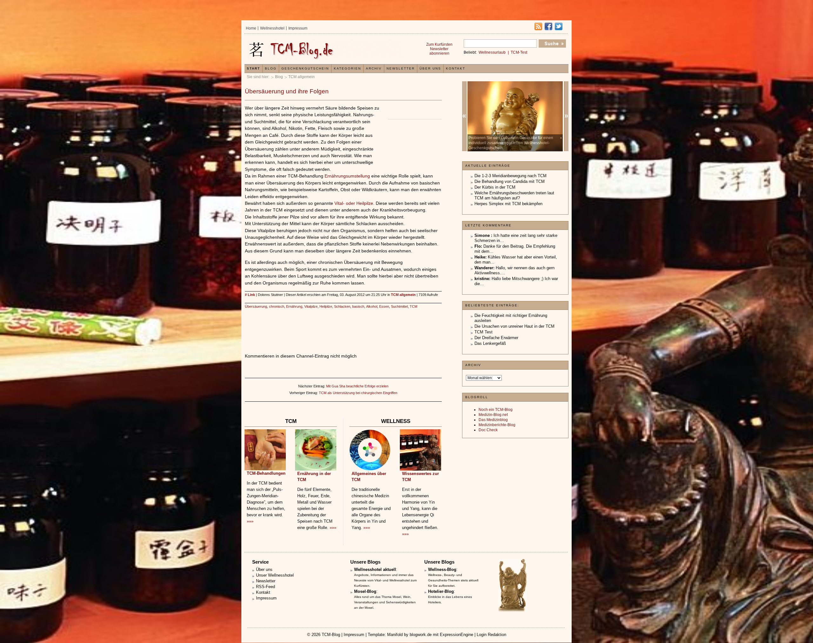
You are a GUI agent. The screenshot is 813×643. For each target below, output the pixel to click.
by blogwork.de (418, 634)
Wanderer (483, 267)
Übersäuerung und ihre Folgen (287, 91)
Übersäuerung (256, 306)
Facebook (548, 26)
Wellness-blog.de (324, 50)
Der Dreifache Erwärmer (496, 337)
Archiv (374, 68)
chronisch (276, 306)
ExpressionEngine (456, 634)
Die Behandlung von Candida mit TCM (509, 181)
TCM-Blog (331, 634)
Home (251, 28)
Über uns (430, 68)
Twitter (558, 26)
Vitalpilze (311, 306)
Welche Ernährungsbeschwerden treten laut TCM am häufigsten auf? (514, 195)
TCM (413, 306)
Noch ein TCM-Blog (496, 409)
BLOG (271, 68)
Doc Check (488, 430)
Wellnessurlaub (492, 52)
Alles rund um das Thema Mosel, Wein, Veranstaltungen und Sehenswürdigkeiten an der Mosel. (385, 602)
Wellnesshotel (272, 28)
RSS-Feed (265, 586)
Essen (384, 306)
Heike (479, 257)
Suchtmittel (399, 306)
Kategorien (347, 68)
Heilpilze (325, 306)
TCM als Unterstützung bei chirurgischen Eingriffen (358, 393)
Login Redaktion (491, 634)
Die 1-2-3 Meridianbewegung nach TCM (510, 175)
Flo (477, 246)
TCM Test (483, 332)
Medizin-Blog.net (493, 414)
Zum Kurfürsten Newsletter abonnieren (439, 49)
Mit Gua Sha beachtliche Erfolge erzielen (357, 386)
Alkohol (371, 306)
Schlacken (342, 306)
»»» (250, 521)
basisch (358, 306)
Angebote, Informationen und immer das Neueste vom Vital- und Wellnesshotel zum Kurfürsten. (385, 580)
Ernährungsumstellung (347, 175)
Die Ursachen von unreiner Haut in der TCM (514, 326)
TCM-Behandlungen (266, 473)
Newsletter (400, 68)
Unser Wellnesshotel (275, 575)
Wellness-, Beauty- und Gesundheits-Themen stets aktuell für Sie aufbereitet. (453, 580)
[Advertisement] (413, 139)
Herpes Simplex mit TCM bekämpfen (508, 203)
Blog (279, 77)
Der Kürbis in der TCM (494, 187)
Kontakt (455, 68)
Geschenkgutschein (305, 68)
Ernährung (294, 306)
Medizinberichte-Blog (497, 425)
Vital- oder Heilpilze (353, 203)
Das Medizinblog (493, 420)
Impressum (297, 28)
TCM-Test (519, 52)
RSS (538, 26)
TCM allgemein (301, 77)
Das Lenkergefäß (490, 343)
